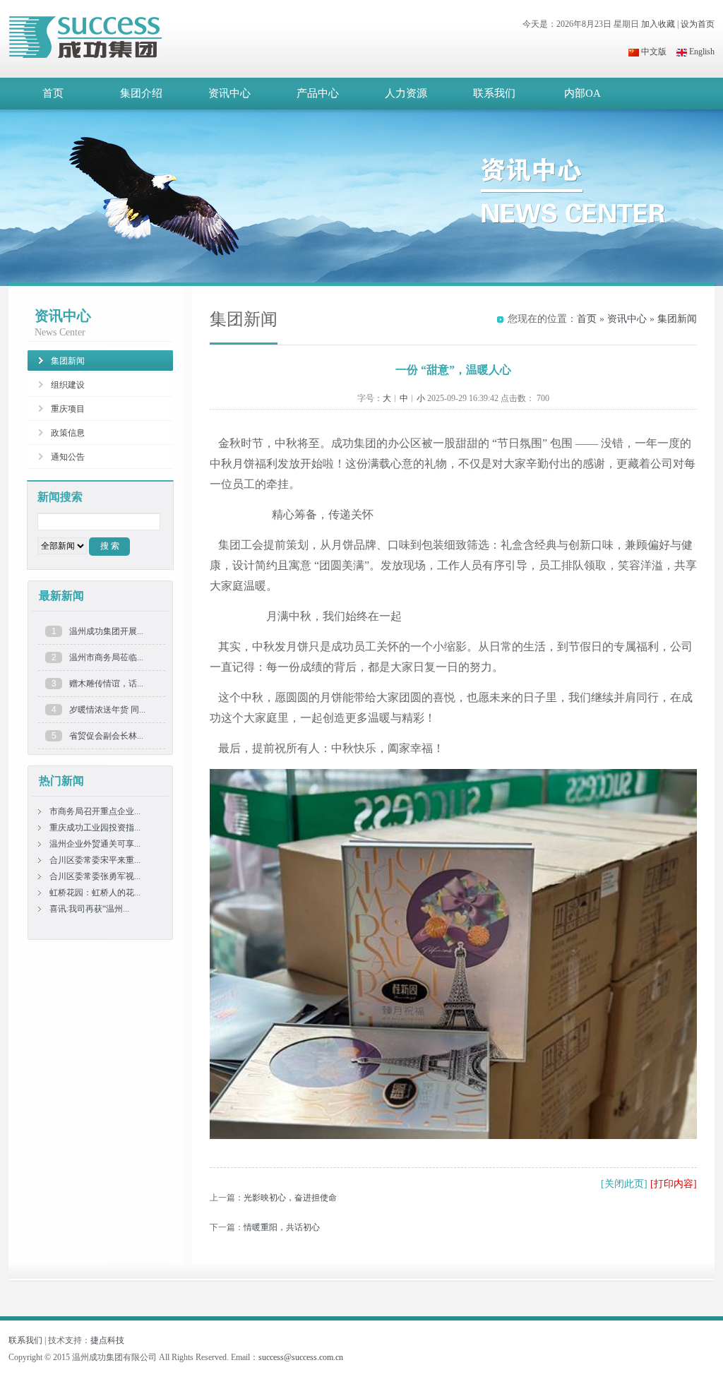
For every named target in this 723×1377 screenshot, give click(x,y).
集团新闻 (677, 319)
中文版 (653, 51)
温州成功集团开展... (106, 631)
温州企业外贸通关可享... (95, 844)
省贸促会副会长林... (106, 736)
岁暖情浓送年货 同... (107, 710)
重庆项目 (68, 409)
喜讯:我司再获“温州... (89, 909)
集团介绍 (141, 93)
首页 (53, 93)
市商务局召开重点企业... (95, 811)
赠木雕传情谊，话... (106, 683)
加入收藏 (658, 24)
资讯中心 (229, 93)
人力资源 (406, 93)
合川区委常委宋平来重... (95, 860)
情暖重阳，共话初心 (282, 1227)
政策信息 (68, 433)
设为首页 (698, 24)
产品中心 (318, 93)
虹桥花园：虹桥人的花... (95, 893)
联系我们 (494, 93)
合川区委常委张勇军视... (95, 876)
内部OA (582, 93)
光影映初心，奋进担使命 (290, 1198)
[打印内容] (673, 1184)
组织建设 (68, 385)
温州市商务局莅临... (106, 657)
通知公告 (68, 457)
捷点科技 (107, 1340)
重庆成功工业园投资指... (95, 828)
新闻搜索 (60, 497)
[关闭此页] (624, 1184)
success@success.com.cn (300, 1357)
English (701, 51)
